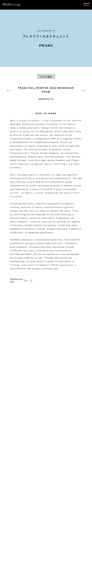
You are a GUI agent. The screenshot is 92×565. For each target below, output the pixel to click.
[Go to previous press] (9, 93)
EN (25, 281)
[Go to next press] (83, 93)
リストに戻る (46, 77)
